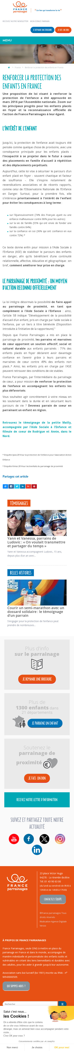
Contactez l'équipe (53, 899)
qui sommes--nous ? (16, 986)
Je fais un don (63, 29)
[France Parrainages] (37, 6)
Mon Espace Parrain (39, 21)
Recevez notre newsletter (15, 21)
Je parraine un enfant (45, 723)
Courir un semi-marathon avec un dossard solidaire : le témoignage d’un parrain (35, 611)
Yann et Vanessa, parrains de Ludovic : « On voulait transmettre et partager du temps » (36, 542)
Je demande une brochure (42, 29)
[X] (44, 839)
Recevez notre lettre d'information (37, 799)
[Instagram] (60, 839)
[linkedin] (37, 850)
